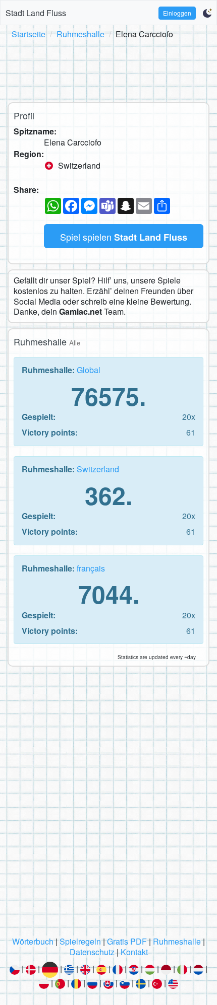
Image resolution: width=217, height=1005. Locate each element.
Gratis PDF (127, 941)
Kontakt (134, 952)
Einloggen (177, 13)
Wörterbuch (32, 941)
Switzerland (98, 469)
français (91, 568)
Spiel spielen (123, 237)
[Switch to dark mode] (207, 13)
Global (88, 370)
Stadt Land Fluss (36, 13)
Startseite (28, 34)
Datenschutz (92, 952)
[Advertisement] (108, 69)
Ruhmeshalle (80, 34)
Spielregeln (80, 941)
